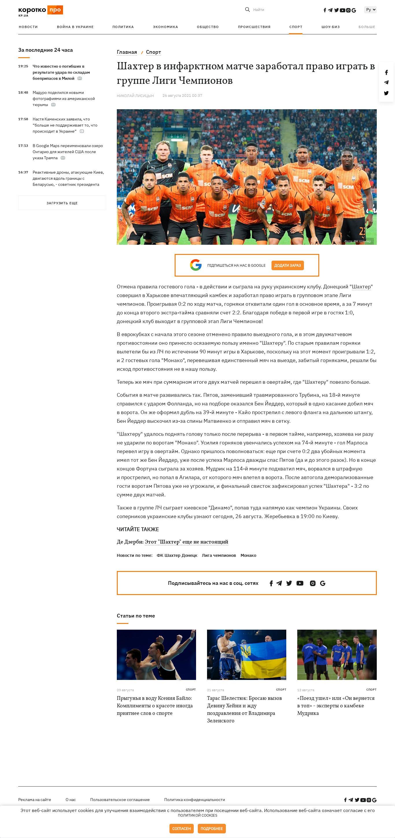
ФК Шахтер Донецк (177, 555)
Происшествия (254, 27)
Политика (123, 27)
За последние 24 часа (45, 50)
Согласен (181, 828)
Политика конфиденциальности (194, 799)
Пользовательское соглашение (120, 799)
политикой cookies (197, 815)
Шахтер (361, 286)
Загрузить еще (62, 203)
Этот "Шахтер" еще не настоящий (186, 542)
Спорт (295, 27)
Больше (367, 27)
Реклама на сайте (34, 799)
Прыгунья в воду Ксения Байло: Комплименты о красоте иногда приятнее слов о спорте (155, 706)
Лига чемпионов (219, 555)
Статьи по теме (136, 615)
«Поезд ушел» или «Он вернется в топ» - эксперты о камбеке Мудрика (335, 706)
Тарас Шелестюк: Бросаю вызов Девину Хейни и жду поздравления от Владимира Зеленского (244, 710)
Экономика (165, 27)
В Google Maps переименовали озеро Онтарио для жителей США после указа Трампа (68, 151)
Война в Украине (75, 27)
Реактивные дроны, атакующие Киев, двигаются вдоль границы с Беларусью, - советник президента (68, 178)
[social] (324, 10)
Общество (208, 27)
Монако (248, 555)
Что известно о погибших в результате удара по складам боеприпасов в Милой (61, 72)
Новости (28, 27)
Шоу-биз (331, 27)
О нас (71, 799)
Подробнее (212, 828)
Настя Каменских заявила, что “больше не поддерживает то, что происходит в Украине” (65, 125)
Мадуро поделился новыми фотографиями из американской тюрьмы (64, 98)
